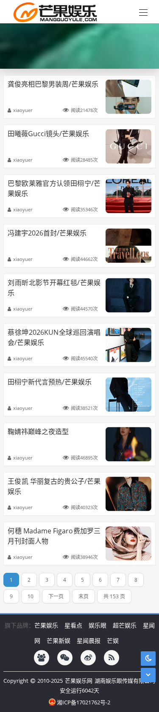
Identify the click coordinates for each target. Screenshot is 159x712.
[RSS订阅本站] (111, 658)
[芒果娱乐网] (53, 11)
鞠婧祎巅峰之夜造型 (38, 431)
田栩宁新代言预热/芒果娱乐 (50, 382)
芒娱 (113, 640)
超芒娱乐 (125, 625)
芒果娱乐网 (78, 680)
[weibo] (88, 658)
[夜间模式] (148, 658)
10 (30, 596)
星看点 (73, 625)
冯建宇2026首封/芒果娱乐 (47, 233)
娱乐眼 (97, 625)
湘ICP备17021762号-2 (83, 702)
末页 (83, 596)
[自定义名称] (41, 658)
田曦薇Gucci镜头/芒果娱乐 (48, 133)
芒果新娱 (58, 640)
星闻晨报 (88, 640)
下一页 (56, 596)
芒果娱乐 (46, 625)
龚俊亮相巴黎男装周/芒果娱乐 (53, 84)
